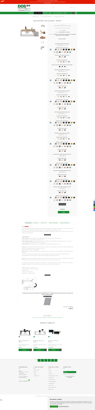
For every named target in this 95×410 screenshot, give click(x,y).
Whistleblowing (50, 377)
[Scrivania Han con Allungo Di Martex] (43, 32)
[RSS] (55, 360)
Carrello (35, 373)
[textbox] (45, 8)
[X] (94, 205)
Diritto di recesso (51, 385)
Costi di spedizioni (51, 383)
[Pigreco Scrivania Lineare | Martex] (25, 332)
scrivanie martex (49, 317)
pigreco (55, 317)
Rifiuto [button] (56, 406)
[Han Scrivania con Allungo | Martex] (43, 26)
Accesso (75, 7)
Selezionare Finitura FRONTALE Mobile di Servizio (62, 170)
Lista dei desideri (36, 375)
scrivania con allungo (42, 317)
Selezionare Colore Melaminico (62, 73)
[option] (43, 27)
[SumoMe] (94, 210)
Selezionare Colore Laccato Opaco (62, 47)
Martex (64, 30)
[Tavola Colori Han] (43, 48)
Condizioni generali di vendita (53, 375)
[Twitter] (42, 360)
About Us (49, 371)
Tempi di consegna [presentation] (53, 222)
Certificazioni (50, 373)
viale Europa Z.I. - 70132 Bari (23, 371)
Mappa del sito (50, 389)
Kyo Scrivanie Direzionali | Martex (53, 341)
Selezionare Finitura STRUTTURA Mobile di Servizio (62, 154)
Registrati (71, 7)
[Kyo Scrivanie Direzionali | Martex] (55, 332)
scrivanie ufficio (34, 317)
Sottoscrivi (65, 374)
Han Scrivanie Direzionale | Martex (38, 341)
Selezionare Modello (62, 38)
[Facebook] (39, 360)
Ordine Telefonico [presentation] (64, 222)
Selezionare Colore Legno (62, 107)
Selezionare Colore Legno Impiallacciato (62, 55)
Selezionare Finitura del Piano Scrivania (62, 43)
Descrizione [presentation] (28, 222)
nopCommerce (41, 396)
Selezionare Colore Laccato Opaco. (62, 195)
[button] (47, 2)
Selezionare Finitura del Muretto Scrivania (62, 69)
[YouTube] (49, 360)
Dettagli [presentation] (36, 222)
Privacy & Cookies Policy (52, 387)
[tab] (28, 223)
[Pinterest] (45, 360)
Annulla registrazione (72, 374)
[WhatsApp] (94, 207)
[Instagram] (52, 360)
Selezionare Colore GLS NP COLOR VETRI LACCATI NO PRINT (62, 64)
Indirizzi (35, 371)
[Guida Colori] (43, 42)
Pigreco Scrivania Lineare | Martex (24, 341)
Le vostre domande (51, 379)
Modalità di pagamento (52, 381)
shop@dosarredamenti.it (23, 374)
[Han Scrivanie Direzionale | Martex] (40, 332)
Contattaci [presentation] (43, 222)
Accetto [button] (52, 406)
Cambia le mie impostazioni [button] (63, 406)
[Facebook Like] (94, 201)
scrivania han (60, 317)
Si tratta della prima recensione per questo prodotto (62, 25)
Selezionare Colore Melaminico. (62, 137)
